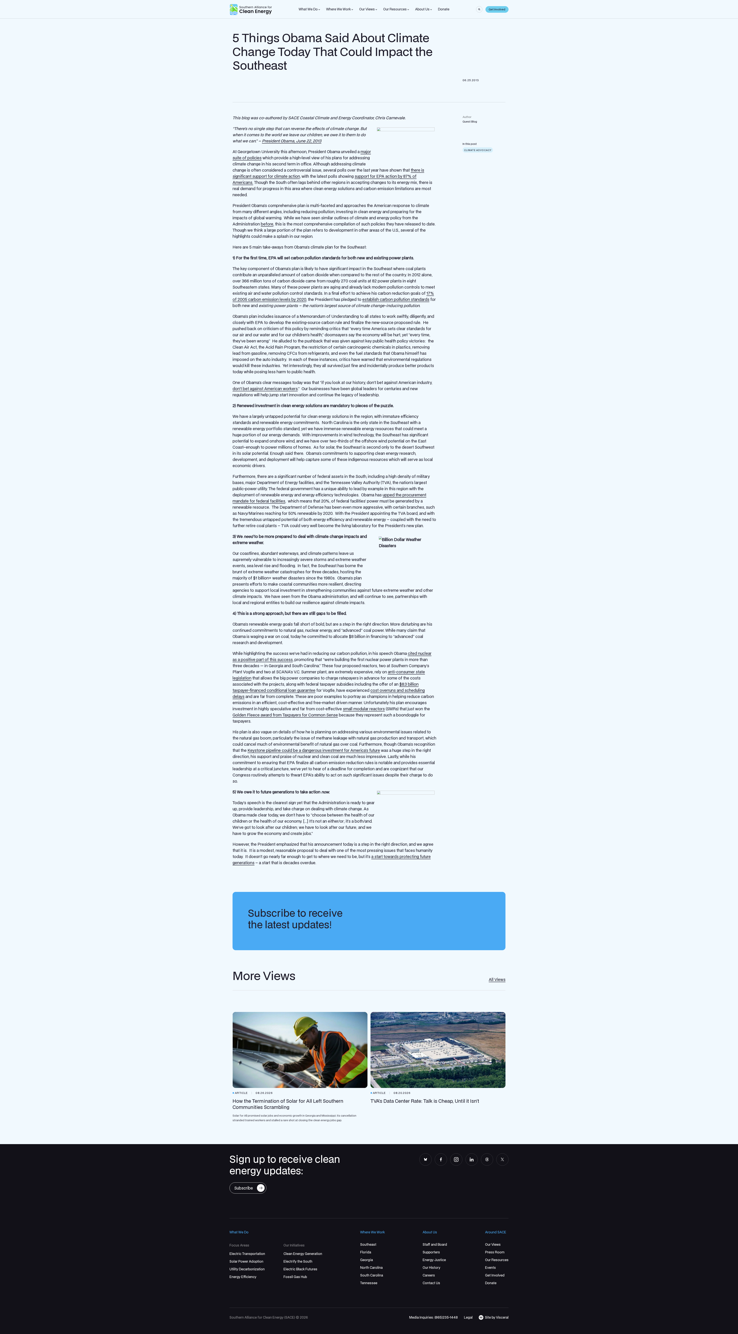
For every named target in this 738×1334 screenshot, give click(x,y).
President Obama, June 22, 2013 (291, 141)
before (267, 224)
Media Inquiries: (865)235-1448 (433, 1317)
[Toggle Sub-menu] (319, 9)
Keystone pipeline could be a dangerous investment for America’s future (314, 750)
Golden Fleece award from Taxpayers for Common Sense (285, 715)
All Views (497, 979)
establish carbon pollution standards (395, 299)
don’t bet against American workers (265, 388)
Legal (468, 1317)
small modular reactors (364, 708)
